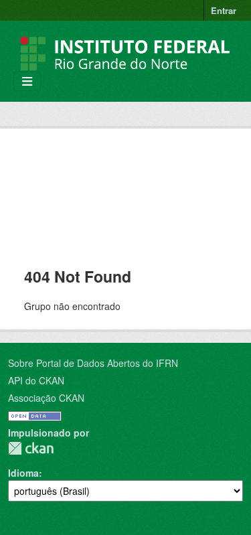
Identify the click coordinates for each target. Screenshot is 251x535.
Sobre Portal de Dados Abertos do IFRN (93, 363)
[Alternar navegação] (27, 81)
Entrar (223, 10)
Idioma (23, 472)
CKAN (31, 448)
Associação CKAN (46, 397)
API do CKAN (36, 380)
